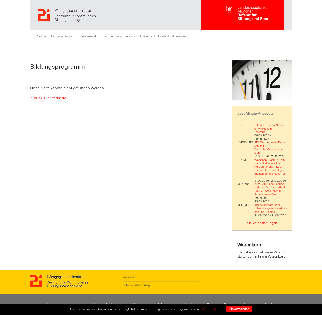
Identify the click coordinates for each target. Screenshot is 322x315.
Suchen (42, 36)
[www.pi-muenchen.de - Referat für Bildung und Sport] (119, 15)
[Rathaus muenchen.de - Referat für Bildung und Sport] (242, 15)
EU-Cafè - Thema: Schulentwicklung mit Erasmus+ (269, 128)
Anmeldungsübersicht (120, 36)
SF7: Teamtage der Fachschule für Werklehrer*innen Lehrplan (269, 147)
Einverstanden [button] (239, 309)
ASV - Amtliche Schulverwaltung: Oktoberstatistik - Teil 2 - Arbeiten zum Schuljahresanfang (270, 189)
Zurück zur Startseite (48, 98)
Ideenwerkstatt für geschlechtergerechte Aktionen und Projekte (270, 208)
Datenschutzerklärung (136, 285)
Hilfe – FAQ (147, 36)
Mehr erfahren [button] (210, 309)
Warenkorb (89, 36)
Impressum (129, 277)
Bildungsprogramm (64, 36)
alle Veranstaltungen (262, 223)
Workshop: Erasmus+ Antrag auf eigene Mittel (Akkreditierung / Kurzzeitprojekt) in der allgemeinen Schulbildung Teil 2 (270, 168)
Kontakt (163, 36)
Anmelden (179, 36)
